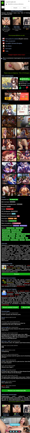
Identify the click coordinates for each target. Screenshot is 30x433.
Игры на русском (10, 41)
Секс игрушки (5, 240)
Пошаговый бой (20, 238)
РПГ (15, 218)
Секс (26, 238)
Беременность (19, 228)
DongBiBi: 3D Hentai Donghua (14, 43)
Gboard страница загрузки (10, 307)
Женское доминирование (8, 234)
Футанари (22, 240)
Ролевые (10, 218)
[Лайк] (20, 87)
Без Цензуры (23, 225)
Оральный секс (6, 238)
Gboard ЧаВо (26, 307)
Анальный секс (10, 228)
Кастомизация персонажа (23, 234)
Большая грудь (6, 230)
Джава (13, 213)
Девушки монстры (16, 232)
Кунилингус (12, 236)
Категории (8, 48)
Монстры (23, 236)
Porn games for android (12, 38)
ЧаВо (7, 51)
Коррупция (5, 236)
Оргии (13, 238)
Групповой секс (6, 232)
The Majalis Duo (14, 199)
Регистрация (12, 35)
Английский (13, 220)
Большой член (15, 230)
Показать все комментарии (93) (17, 390)
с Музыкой (16, 225)
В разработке (9, 209)
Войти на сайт (21, 35)
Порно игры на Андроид (11, 73)
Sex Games (9, 46)
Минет (18, 236)
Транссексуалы (14, 240)
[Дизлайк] (27, 87)
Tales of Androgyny (24, 73)
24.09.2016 (12, 201)
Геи (21, 230)
